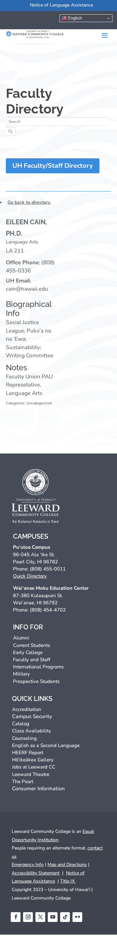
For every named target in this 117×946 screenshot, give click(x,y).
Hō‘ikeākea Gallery (33, 759)
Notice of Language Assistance (61, 5)
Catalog (20, 723)
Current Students (31, 645)
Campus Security (32, 716)
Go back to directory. (29, 202)
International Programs (38, 667)
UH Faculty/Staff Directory (52, 165)
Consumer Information (38, 788)
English (74, 18)
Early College (28, 652)
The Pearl (22, 781)
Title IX (68, 881)
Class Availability (31, 731)
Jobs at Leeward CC (33, 767)
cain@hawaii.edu (27, 289)
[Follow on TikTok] (65, 917)
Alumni (21, 638)
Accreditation (26, 709)
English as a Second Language (46, 745)
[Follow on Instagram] (28, 917)
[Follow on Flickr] (77, 917)
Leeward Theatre (30, 774)
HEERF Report (27, 752)
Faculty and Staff (31, 659)
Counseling (24, 738)
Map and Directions (67, 864)
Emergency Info (28, 864)
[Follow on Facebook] (15, 917)
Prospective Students (36, 681)
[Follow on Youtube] (53, 917)
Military (21, 674)
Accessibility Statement (35, 873)
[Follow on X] (40, 917)
